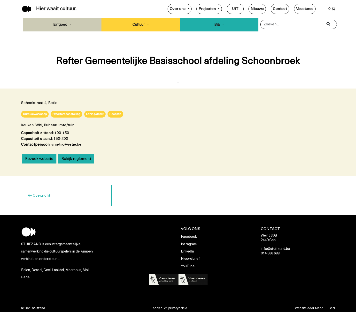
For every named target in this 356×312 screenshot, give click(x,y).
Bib (217, 25)
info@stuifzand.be (275, 249)
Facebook (189, 237)
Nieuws (257, 9)
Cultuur (139, 25)
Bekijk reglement (76, 159)
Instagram (189, 244)
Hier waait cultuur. (56, 9)
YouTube (187, 266)
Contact (280, 9)
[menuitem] (180, 9)
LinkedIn (187, 251)
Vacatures (304, 9)
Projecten (208, 9)
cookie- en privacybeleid (170, 308)
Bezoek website (39, 159)
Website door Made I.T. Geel (315, 308)
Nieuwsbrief (190, 259)
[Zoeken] (328, 24)
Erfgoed (60, 25)
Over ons (178, 9)
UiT (235, 9)
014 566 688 (270, 253)
